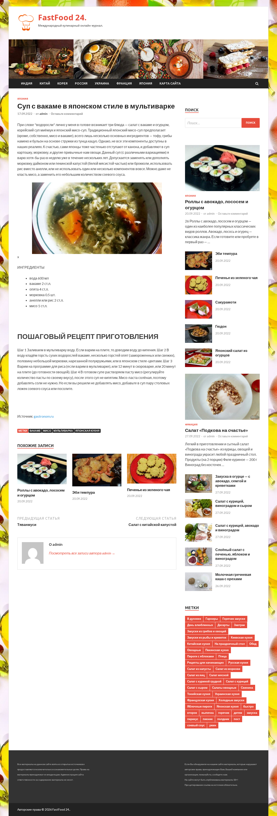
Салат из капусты (199, 669)
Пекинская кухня (217, 650)
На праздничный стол (230, 643)
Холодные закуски (231, 700)
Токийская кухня (198, 694)
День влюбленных (200, 625)
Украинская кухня (227, 694)
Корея (62, 83)
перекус (192, 719)
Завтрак (239, 625)
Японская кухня (87, 430)
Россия (81, 83)
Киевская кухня (242, 637)
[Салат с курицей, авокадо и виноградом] (198, 540)
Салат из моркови (228, 669)
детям (238, 712)
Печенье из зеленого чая (148, 489)
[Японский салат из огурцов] (198, 366)
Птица (222, 656)
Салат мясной (219, 675)
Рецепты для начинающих (205, 662)
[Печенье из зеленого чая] (151, 485)
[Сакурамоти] (198, 317)
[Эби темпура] (97, 487)
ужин (212, 725)
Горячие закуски (233, 618)
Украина (102, 83)
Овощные (194, 650)
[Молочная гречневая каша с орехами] (198, 590)
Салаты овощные (224, 687)
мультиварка (63, 430)
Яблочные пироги (199, 706)
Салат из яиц (196, 675)
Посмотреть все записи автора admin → (82, 553)
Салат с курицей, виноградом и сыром (233, 503)
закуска (252, 712)
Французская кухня (200, 700)
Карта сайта (170, 83)
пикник (208, 719)
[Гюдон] (198, 341)
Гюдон (221, 326)
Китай (45, 83)
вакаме (35, 430)
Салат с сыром (197, 687)
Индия (26, 83)
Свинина (247, 687)
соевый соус (196, 725)
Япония (145, 83)
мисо (47, 430)
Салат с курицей (237, 681)
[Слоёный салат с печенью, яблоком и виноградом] (198, 565)
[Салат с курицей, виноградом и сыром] (198, 516)
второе (192, 712)
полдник (223, 719)
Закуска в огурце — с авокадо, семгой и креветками (232, 480)
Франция (124, 83)
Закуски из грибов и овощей (206, 631)
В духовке (194, 618)
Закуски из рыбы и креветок (206, 637)
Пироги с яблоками (200, 656)
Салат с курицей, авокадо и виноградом (237, 527)
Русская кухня (238, 662)
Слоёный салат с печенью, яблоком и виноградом (232, 554)
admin (43, 113)
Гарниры (212, 618)
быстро (248, 706)
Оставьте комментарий (67, 113)
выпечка (207, 712)
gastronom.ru (44, 416)
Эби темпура (83, 492)
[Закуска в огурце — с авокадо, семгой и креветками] (198, 491)
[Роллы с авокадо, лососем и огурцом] (42, 485)
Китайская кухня (198, 643)
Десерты (223, 625)
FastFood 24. (62, 17)
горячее (223, 712)
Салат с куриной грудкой (204, 681)
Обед (252, 643)
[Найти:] (222, 123)
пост (237, 719)
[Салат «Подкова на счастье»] (222, 420)
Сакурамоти (225, 302)
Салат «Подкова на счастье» (216, 430)
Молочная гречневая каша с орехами (233, 576)
